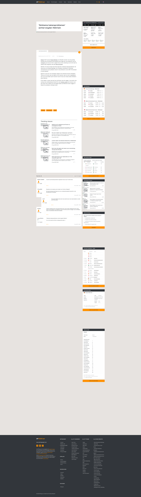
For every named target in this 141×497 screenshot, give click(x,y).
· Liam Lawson (73, 451)
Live (103, 102)
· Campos (84, 471)
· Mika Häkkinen (74, 454)
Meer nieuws (93, 47)
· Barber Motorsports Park (98, 460)
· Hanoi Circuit (96, 481)
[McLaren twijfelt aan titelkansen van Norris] (46, 132)
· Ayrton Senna (74, 443)
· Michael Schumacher (75, 453)
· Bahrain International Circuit (99, 454)
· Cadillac (84, 470)
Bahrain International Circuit (91, 101)
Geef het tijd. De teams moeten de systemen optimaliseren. (92, 222)
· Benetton (84, 465)
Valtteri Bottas (86, 369)
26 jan (85, 90)
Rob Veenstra (61, 56)
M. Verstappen (92, 92)
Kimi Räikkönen (86, 360)
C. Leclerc (100, 34)
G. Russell (92, 29)
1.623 (46, 202)
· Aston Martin (84, 454)
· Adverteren (62, 446)
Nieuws (48, 1)
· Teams (61, 474)
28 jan (85, 94)
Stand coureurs (87, 160)
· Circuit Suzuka (96, 470)
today (40, 2)
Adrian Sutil (85, 372)
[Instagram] (43, 446)
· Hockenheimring (97, 482)
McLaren (96, 170)
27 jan (85, 92)
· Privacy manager (63, 451)
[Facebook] (37, 446)
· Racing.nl (62, 486)
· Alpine (83, 446)
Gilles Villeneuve (96, 270)
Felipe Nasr (85, 346)
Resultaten (70, 1)
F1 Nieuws (43, 110)
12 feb (85, 104)
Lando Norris (89, 170)
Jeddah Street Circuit (97, 265)
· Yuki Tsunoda (73, 459)
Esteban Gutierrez (87, 348)
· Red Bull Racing (63, 462)
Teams (65, 1)
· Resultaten (62, 477)
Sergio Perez (86, 354)
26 (103, 202)
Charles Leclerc (64, 82)
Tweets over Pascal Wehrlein (90, 306)
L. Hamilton (92, 97)
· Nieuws (61, 459)
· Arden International (86, 450)
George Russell (89, 167)
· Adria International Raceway (99, 442)
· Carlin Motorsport (85, 473)
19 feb (85, 113)
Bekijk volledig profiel (93, 380)
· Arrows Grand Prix (85, 451)
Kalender (75, 1)
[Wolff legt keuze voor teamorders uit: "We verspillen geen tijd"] (46, 156)
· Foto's (61, 464)
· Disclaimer (62, 450)
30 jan (85, 97)
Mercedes (96, 163)
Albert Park (95, 258)
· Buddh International (97, 462)
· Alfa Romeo (84, 443)
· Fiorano (95, 476)
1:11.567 (85, 36)
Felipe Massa (86, 342)
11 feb (85, 102)
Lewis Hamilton (89, 168)
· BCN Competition (85, 464)
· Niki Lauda (73, 456)
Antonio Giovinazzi (87, 367)
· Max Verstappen (63, 461)
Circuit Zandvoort (96, 282)
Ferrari (96, 168)
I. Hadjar (91, 90)
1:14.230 (99, 35)
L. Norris (99, 29)
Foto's (79, 1)
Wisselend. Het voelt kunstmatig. (90, 219)
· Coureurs (62, 472)
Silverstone (95, 277)
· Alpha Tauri (84, 445)
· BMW (83, 467)
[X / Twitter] (40, 446)
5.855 (41, 193)
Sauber (42, 59)
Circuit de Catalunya (90, 88)
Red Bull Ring (96, 275)
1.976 (41, 183)
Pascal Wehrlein (54, 59)
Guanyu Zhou (86, 364)
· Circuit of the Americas (98, 468)
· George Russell (74, 446)
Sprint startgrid (93, 27)
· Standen (61, 475)
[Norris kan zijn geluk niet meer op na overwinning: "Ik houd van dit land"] (46, 149)
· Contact (61, 442)
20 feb (85, 115)
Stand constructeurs (97, 160)
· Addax (83, 442)
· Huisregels (62, 448)
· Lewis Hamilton (74, 450)
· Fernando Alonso (74, 445)
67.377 (41, 222)
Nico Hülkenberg (86, 345)
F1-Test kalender (45, 458)
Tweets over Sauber (88, 377)
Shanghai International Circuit (98, 260)
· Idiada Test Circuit (97, 485)
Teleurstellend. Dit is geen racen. (90, 224)
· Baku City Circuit (97, 459)
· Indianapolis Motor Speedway (99, 487)
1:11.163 (92, 35)
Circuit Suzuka (96, 261)
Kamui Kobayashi (86, 352)
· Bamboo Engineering (86, 460)
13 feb (85, 106)
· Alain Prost (73, 442)
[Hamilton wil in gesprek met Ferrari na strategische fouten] (46, 124)
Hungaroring (96, 280)
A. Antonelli (86, 29)
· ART (83, 453)
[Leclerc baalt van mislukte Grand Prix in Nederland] (46, 140)
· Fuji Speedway (96, 477)
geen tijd (92, 30)
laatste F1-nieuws (52, 449)
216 (40, 212)
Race (99, 27)
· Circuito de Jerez (97, 473)
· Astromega (84, 456)
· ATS (83, 457)
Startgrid (100, 27)
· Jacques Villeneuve (75, 448)
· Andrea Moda (84, 448)
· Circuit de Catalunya (97, 464)
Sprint (92, 27)
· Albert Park (96, 443)
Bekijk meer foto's (93, 44)
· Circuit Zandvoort (97, 471)
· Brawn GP (84, 468)
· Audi (83, 459)
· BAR (83, 462)
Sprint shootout (85, 33)
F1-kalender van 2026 (42, 455)
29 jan (85, 95)
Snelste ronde (100, 32)
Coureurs (60, 1)
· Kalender (62, 478)
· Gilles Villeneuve (97, 479)
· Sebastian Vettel (74, 457)
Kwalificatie (93, 32)
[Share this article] (79, 52)
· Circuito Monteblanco (98, 474)
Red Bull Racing (44, 453)
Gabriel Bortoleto (86, 339)
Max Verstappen (54, 1)
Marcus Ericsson (59, 64)
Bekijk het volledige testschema (93, 118)
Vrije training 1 (86, 27)
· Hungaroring (96, 484)
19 (103, 191)
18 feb (85, 111)
